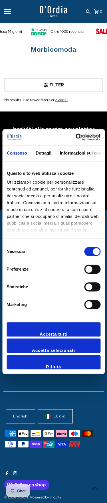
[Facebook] (6, 474)
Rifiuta (53, 366)
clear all (61, 100)
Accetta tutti (54, 334)
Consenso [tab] (17, 153)
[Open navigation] (20, 11)
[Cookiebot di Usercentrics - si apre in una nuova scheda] (76, 137)
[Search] (88, 11)
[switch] (92, 269)
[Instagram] (14, 474)
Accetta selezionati (53, 350)
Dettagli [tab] (43, 153)
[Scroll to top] (94, 488)
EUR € (59, 416)
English (20, 416)
